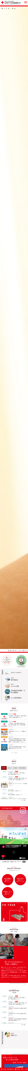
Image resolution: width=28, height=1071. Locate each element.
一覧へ (24, 800)
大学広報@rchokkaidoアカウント (7, 823)
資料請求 (18, 1069)
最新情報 (4, 768)
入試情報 (15, 768)
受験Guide (11, 1069)
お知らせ (9, 768)
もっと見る (14, 752)
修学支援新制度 (22, 768)
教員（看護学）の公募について (14, 790)
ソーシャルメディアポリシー (21, 824)
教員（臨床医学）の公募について (15, 794)
